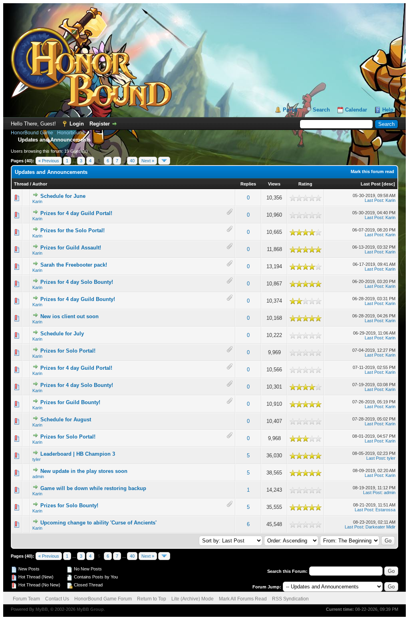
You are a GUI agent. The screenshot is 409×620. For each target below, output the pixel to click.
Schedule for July (62, 334)
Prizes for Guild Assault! (70, 248)
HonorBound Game (32, 133)
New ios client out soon (69, 316)
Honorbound (71, 133)
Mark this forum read (372, 171)
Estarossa (385, 509)
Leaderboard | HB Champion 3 (77, 454)
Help (387, 110)
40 (132, 160)
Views (274, 183)
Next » (147, 160)
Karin (37, 201)
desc (388, 183)
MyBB (42, 609)
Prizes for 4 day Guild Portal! (76, 213)
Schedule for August (65, 420)
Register (99, 124)
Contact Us (57, 599)
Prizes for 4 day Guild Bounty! (77, 299)
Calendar (356, 110)
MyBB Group (90, 609)
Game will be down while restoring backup (93, 488)
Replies (248, 183)
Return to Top (151, 599)
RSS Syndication (290, 599)
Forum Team (26, 599)
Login (76, 124)
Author (39, 183)
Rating (305, 183)
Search (321, 110)
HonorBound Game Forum (103, 599)
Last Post (371, 183)
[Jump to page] (164, 161)
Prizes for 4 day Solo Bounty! (76, 282)
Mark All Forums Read (243, 599)
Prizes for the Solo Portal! (72, 230)
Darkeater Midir (380, 526)
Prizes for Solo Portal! (67, 351)
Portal (290, 110)
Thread (21, 183)
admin (38, 476)
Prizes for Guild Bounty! (70, 402)
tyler (36, 459)
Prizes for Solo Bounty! (69, 505)
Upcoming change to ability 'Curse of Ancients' (98, 523)
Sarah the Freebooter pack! (73, 265)
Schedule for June (62, 196)
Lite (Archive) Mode (192, 599)
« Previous (48, 160)
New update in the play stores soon (83, 471)
